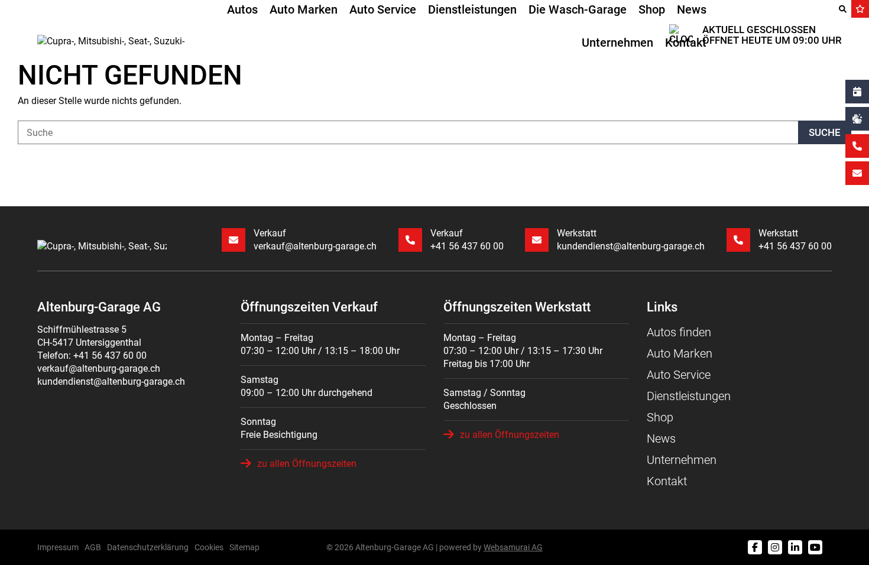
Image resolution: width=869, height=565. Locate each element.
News (691, 9)
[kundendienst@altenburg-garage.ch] (857, 173)
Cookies (208, 547)
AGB (93, 547)
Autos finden (679, 332)
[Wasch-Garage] (857, 119)
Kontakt (685, 42)
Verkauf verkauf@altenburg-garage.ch (315, 240)
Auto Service (382, 9)
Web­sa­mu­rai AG (513, 547)
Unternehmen (617, 42)
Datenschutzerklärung (148, 547)
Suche (825, 132)
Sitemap (244, 547)
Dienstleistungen (472, 9)
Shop (651, 9)
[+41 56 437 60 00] (857, 146)
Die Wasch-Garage (577, 9)
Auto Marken (304, 9)
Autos (242, 9)
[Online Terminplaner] (857, 91)
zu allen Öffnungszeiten (306, 463)
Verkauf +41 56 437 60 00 (467, 240)
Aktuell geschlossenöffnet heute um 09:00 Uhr (772, 35)
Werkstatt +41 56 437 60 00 (795, 240)
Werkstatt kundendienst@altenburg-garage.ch (631, 240)
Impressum (58, 547)
